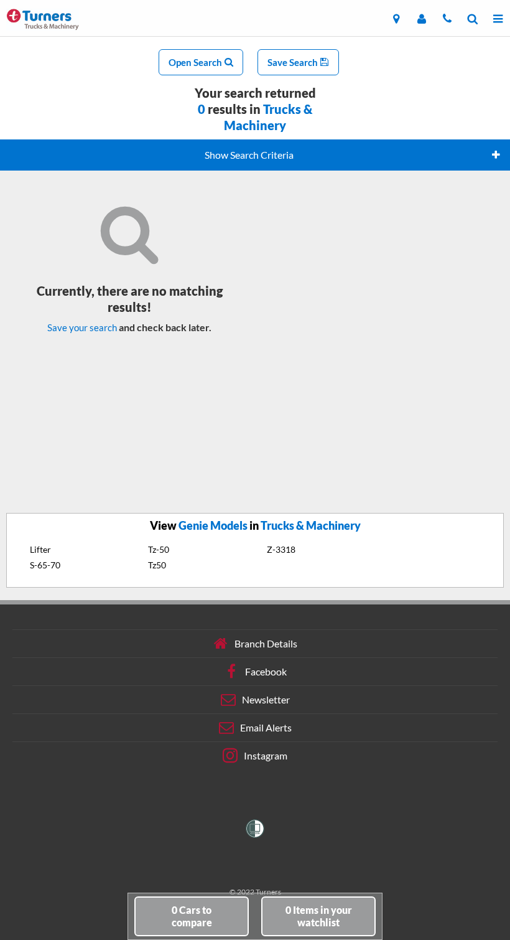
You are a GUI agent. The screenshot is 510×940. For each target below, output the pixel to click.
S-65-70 (45, 565)
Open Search (196, 62)
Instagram (265, 755)
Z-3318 (281, 549)
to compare (192, 916)
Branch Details (265, 643)
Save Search (293, 62)
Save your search (82, 327)
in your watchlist (318, 916)
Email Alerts (266, 727)
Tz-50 (158, 549)
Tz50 (157, 565)
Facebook (266, 671)
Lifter (40, 549)
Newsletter (266, 699)
